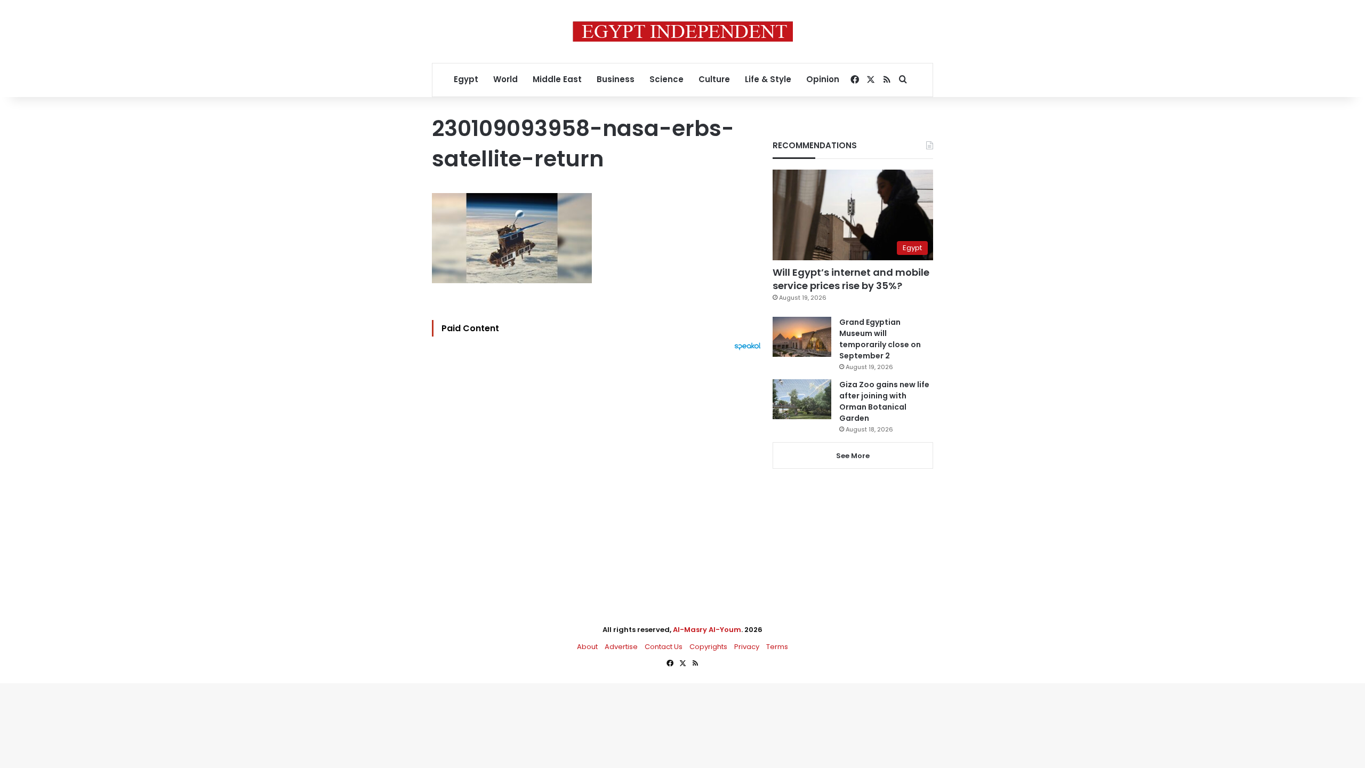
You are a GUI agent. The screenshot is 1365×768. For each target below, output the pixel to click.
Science (666, 79)
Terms (777, 647)
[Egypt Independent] (683, 31)
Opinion (822, 79)
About (587, 647)
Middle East (557, 79)
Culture (714, 79)
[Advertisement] (599, 467)
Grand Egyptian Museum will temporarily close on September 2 (880, 339)
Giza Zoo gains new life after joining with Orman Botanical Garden (884, 401)
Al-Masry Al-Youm (707, 630)
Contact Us (663, 647)
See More (853, 456)
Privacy (746, 647)
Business (616, 79)
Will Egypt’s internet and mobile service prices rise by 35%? (851, 279)
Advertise (621, 647)
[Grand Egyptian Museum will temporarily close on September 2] (802, 337)
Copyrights (708, 647)
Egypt (466, 79)
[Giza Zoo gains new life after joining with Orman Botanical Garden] (802, 399)
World (505, 79)
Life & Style (768, 79)
